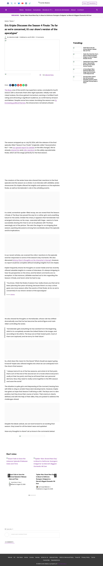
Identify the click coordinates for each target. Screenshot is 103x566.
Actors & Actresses (62, 10)
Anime (26, 557)
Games (37, 557)
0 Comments (40, 37)
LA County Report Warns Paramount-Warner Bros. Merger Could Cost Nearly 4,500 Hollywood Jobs (89, 71)
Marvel (10, 557)
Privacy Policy (86, 557)
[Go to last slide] (9, 475)
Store (84, 3)
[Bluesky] (19, 3)
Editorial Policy (49, 75)
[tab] (30, 495)
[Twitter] (11, 3)
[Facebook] (8, 3)
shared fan (15, 150)
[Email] (26, 85)
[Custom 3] (15, 3)
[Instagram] (26, 3)
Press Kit (77, 557)
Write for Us (44, 557)
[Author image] (6, 37)
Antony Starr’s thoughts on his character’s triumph (32, 260)
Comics (31, 557)
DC (14, 557)
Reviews (28, 10)
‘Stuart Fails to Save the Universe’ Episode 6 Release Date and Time (17, 477)
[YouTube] (22, 3)
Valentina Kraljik (13, 37)
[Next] (55, 475)
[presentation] (18, 464)
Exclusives (37, 10)
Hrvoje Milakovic (45, 487)
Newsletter (92, 3)
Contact (80, 10)
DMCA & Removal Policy (66, 557)
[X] (13, 85)
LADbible (12, 294)
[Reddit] (21, 85)
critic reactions (29, 150)
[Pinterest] (18, 85)
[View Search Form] (97, 10)
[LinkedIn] (15, 85)
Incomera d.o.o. (62, 564)
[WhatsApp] (23, 85)
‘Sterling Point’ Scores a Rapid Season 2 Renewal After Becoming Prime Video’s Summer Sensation (90, 64)
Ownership (46, 560)
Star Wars (20, 557)
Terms (93, 557)
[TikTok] (30, 3)
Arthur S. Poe (17, 482)
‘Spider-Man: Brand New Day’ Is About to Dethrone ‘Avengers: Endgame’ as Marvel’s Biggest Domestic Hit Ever (45, 479)
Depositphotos (55, 560)
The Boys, (8, 90)
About (73, 10)
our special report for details (23, 148)
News (21, 10)
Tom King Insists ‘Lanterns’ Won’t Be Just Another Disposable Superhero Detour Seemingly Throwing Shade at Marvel (90, 79)
